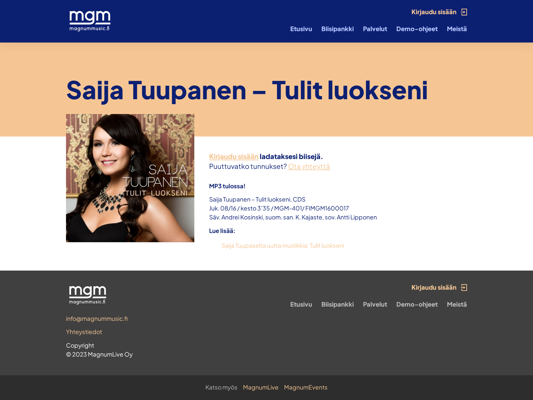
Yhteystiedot (84, 331)
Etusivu (301, 28)
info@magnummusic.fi (97, 318)
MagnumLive (261, 387)
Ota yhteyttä (309, 166)
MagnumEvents (306, 387)
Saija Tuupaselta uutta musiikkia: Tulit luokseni (282, 245)
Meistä (457, 28)
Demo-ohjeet (417, 28)
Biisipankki (337, 28)
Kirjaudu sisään (233, 156)
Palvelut (375, 28)
